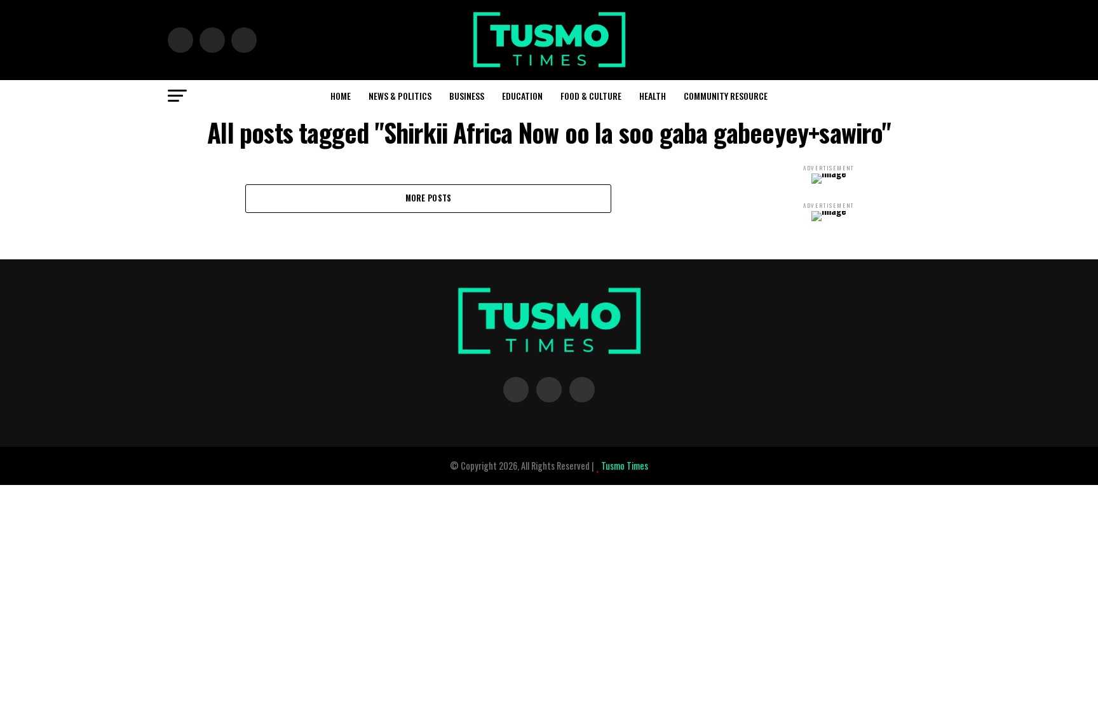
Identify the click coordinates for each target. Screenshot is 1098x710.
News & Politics (400, 95)
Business (466, 95)
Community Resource (726, 95)
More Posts (428, 198)
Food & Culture (590, 95)
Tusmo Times (623, 465)
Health (652, 95)
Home (340, 95)
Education (522, 95)
